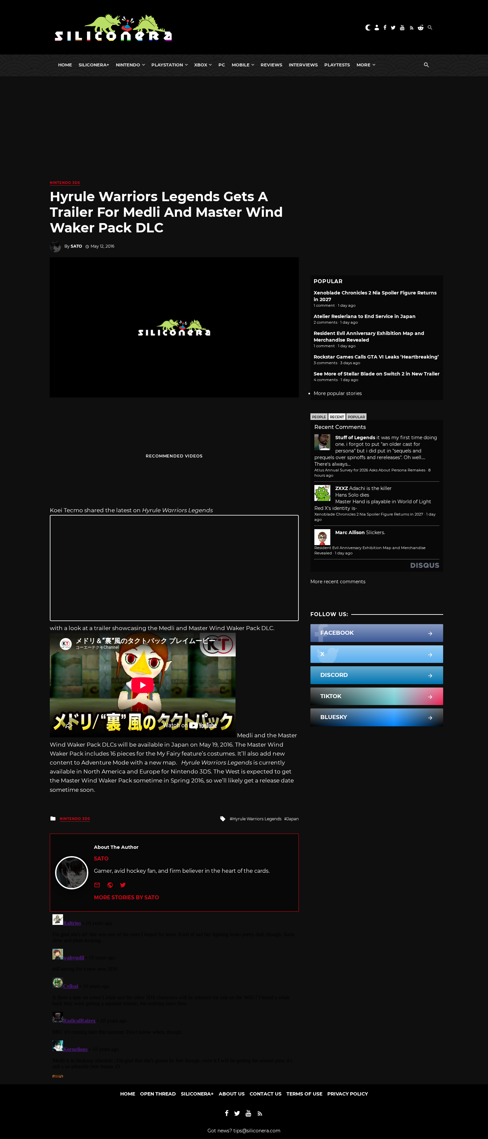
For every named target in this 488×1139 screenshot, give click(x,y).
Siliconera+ (94, 64)
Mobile (241, 64)
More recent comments (338, 582)
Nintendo (128, 64)
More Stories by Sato (126, 897)
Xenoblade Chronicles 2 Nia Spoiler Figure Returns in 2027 (368, 514)
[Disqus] (174, 995)
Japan (293, 818)
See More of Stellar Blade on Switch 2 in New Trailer (377, 374)
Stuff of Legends (355, 438)
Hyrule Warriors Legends (257, 818)
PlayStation (167, 64)
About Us (232, 1094)
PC (221, 64)
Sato (76, 246)
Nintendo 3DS (65, 183)
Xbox (200, 64)
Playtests (337, 64)
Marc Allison (350, 532)
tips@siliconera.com (257, 1131)
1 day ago (344, 553)
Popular (356, 417)
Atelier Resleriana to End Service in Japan (365, 316)
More (363, 64)
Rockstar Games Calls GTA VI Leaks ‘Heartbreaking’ (376, 357)
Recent (337, 417)
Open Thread (158, 1094)
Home (65, 64)
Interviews (303, 64)
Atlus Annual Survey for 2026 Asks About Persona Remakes (369, 470)
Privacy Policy (347, 1094)
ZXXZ (341, 488)
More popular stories (338, 393)
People (319, 417)
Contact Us (266, 1094)
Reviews (271, 64)
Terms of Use (304, 1094)
